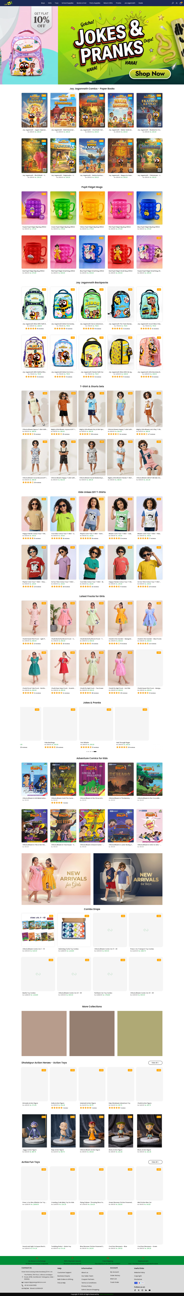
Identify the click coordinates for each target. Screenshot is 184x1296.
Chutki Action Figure (144, 1103)
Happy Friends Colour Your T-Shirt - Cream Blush (40, 534)
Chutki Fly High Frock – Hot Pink (119, 688)
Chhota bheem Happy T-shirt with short (122, 429)
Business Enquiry (64, 1276)
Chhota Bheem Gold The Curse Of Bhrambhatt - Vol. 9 (70, 798)
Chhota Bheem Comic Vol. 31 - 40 (142, 993)
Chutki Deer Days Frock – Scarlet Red (64, 688)
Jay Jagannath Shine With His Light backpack (124, 372)
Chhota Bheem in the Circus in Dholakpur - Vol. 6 (97, 798)
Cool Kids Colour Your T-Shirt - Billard (93, 582)
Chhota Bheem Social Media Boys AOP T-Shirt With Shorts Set (100, 478)
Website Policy (139, 1272)
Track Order (114, 1282)
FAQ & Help (61, 1283)
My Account (114, 1272)
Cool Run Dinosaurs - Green (147, 1246)
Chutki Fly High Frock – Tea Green (91, 688)
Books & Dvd (81, 3)
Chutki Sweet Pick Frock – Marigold (150, 688)
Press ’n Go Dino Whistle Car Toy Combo (37, 1202)
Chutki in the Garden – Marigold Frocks (122, 639)
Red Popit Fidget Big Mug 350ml (33, 271)
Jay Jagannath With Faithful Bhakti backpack (38, 372)
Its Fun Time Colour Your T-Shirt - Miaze (151, 582)
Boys (43, 3)
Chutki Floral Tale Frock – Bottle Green (36, 688)
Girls (49, 3)
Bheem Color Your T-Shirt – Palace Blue (151, 534)
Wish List (113, 1279)
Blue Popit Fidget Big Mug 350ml (149, 227)
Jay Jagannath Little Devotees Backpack (152, 372)
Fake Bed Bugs (83, 743)
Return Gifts (108, 3)
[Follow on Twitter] (139, 1290)
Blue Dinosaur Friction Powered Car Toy (94, 1246)
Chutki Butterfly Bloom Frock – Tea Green (94, 639)
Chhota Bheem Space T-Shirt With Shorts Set (38, 429)
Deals (141, 3)
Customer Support (64, 1272)
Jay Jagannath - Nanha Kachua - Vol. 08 (94, 175)
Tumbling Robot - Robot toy (61, 1246)
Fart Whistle (118, 743)
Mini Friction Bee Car (145, 1202)
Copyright (138, 1276)
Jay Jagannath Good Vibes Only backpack (153, 324)
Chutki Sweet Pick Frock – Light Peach (35, 639)
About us (84, 1272)
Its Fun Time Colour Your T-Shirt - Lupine (65, 582)
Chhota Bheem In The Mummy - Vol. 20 (122, 798)
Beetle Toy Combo (29, 993)
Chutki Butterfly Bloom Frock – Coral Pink (65, 639)
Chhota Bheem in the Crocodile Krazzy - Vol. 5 (154, 798)
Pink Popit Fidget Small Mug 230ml (63, 271)
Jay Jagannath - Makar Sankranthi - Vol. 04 (124, 130)
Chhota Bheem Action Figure (90, 1150)
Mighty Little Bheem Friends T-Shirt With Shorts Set (125, 478)
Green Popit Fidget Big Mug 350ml (63, 227)
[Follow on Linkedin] (146, 1290)
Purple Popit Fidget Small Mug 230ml (150, 271)
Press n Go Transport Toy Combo (142, 949)
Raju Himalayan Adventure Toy (119, 1103)
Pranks (118, 3)
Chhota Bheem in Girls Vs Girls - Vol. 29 (151, 845)
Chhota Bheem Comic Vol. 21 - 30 (70, 993)
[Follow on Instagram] (142, 1290)
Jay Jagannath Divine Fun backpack (64, 324)
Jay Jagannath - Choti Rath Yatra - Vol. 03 (95, 130)
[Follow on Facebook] (135, 1290)
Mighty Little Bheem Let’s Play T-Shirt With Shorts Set (154, 429)
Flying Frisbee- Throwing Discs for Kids (93, 1202)
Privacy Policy (86, 1286)
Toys (56, 3)
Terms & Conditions (88, 1283)
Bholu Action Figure (144, 1150)
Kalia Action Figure (57, 1103)
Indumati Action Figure (88, 1103)
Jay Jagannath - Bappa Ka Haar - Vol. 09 (123, 175)
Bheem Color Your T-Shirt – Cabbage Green (124, 534)
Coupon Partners (87, 1279)
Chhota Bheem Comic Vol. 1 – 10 (34, 949)
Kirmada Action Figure (30, 1103)
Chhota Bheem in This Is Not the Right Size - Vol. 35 (40, 845)
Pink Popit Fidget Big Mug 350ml (120, 227)
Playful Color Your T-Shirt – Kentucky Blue (94, 534)
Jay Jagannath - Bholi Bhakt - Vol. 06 (36, 175)
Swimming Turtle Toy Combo (68, 949)
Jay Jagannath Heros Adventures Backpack (95, 324)
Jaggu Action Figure (30, 1150)
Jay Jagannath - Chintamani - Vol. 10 (151, 175)
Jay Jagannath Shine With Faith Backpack (37, 324)
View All (154, 1063)
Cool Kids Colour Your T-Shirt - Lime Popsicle (67, 534)
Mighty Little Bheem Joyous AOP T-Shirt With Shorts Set (70, 429)
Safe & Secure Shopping (90, 1290)
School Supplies (67, 3)
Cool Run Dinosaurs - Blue (118, 1246)
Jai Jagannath (129, 3)
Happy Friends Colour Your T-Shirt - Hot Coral (125, 582)
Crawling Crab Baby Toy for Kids (62, 1202)
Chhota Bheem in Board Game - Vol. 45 (94, 845)
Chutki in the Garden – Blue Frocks (149, 639)
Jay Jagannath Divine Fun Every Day (63, 372)
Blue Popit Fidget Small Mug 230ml (92, 271)
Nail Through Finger (157, 743)
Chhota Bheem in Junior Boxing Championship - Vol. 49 (128, 845)
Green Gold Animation (106, 1294)
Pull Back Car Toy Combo (103, 993)
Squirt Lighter (47, 743)
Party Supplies (95, 3)
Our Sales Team (87, 1276)
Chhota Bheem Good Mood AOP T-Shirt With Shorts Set (42, 478)
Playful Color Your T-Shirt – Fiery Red (35, 582)
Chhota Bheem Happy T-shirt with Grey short (67, 478)
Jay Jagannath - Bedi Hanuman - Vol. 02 (65, 130)
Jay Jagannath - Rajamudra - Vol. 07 (64, 175)
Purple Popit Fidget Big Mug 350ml (34, 227)
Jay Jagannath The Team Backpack (121, 324)
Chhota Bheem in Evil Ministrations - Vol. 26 (38, 798)
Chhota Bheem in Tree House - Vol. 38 (64, 845)
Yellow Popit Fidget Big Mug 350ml (92, 227)
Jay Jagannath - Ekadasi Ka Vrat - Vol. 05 (152, 130)
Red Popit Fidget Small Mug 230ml (120, 271)
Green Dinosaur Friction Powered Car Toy (123, 1202)
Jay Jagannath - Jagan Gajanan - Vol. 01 (37, 130)
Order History (115, 1275)
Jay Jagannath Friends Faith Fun (92, 372)
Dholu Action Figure (115, 1150)
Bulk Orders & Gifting (65, 1279)
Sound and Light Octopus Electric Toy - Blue (38, 1246)
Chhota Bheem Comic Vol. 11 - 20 (105, 949)
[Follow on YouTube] (149, 1290)
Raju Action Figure (57, 1150)
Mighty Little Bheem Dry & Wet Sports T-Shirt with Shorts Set (100, 429)
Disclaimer (138, 1279)
